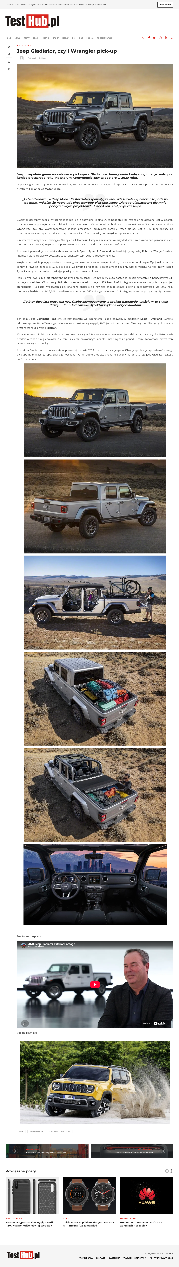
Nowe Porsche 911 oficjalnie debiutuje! (134, 1152)
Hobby (65, 38)
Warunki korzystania (134, 1258)
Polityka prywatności (161, 1258)
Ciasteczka (114, 1258)
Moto (46, 38)
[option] (32, 1203)
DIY (73, 38)
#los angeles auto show (59, 1131)
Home (8, 38)
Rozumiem (165, 4)
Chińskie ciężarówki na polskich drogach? (46, 1152)
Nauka (55, 38)
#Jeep (21, 1131)
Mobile (10, 1218)
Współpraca (86, 1258)
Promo (90, 38)
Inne (81, 38)
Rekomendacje (104, 38)
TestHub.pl (32, 58)
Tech (35, 38)
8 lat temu (42, 58)
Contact (100, 1258)
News (17, 38)
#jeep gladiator (36, 1131)
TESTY (27, 38)
